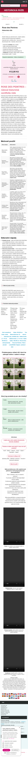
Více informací (11, 738)
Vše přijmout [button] (6, 750)
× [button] (19, 727)
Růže (2, 15)
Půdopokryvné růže (4, 713)
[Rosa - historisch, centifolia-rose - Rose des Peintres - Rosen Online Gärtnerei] (12, 694)
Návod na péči (14, 464)
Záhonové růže (3, 708)
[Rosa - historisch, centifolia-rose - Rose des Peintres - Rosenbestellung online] (18, 694)
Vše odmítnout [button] (15, 750)
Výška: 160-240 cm (17, 332)
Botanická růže (3, 714)
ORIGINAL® (23, 721)
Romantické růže (4, 705)
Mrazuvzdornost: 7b (15, 334)
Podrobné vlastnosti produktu (10, 303)
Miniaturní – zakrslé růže (5, 712)
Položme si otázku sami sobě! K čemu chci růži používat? (14, 447)
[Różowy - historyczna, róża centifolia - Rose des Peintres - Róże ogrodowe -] (23, 694)
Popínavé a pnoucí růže (5, 711)
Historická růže (5, 16)
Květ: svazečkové (6, 332)
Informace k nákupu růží (14, 456)
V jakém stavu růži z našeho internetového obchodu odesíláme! (14, 441)
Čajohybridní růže (4, 707)
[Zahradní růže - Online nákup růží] (24, 5)
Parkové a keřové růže (5, 710)
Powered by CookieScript (11, 754)
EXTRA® (2, 724)
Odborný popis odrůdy (8, 285)
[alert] (11, 741)
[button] (11, 752)
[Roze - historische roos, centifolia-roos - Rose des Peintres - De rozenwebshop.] (7, 696)
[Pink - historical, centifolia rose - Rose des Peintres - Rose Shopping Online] (9, 694)
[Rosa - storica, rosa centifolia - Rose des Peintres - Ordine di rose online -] (25, 696)
